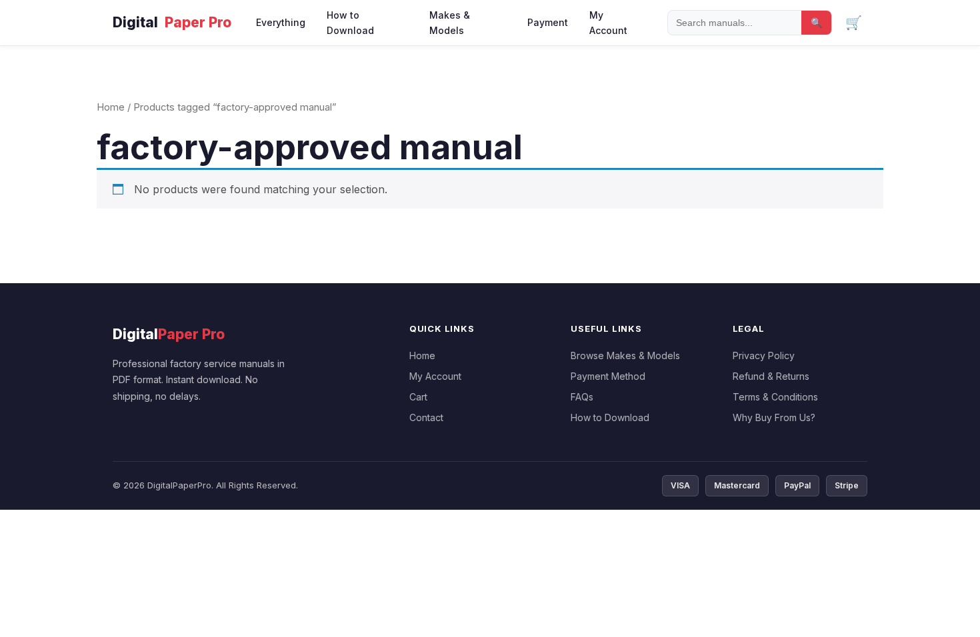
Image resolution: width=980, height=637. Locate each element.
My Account (608, 22)
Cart (418, 396)
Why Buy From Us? (774, 417)
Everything (280, 22)
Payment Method (608, 376)
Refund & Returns (771, 376)
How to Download (350, 22)
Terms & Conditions (775, 396)
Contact (426, 417)
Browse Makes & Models (625, 355)
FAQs (582, 396)
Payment (547, 22)
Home (111, 107)
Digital (172, 22)
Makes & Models (449, 22)
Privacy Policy (764, 355)
